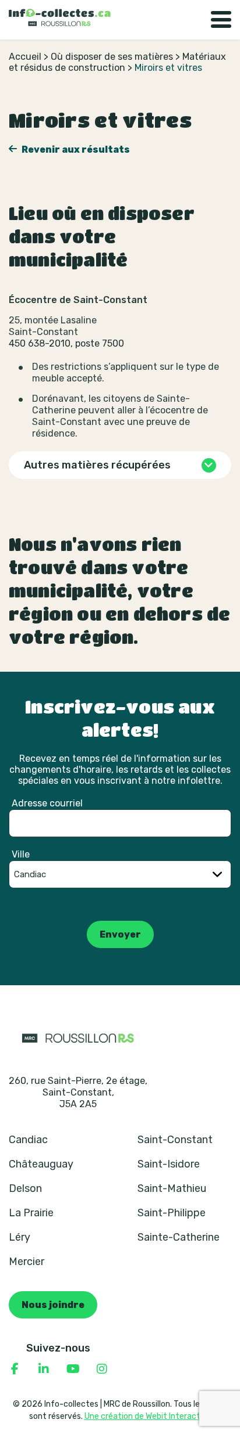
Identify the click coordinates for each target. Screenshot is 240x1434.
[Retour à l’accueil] (60, 17)
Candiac (28, 1139)
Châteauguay (41, 1164)
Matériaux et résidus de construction (117, 62)
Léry (19, 1237)
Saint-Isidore (168, 1164)
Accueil (25, 56)
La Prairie (31, 1212)
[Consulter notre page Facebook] (14, 1369)
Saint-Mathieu (171, 1188)
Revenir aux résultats (75, 149)
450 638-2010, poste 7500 (66, 343)
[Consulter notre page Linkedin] (44, 1369)
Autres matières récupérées (97, 465)
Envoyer (120, 934)
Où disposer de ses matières (112, 56)
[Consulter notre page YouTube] (73, 1369)
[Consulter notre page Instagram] (102, 1369)
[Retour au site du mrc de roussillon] (78, 1037)
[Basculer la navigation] (221, 20)
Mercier (26, 1261)
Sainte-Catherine (178, 1237)
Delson (25, 1188)
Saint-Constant (175, 1139)
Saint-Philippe (171, 1212)
